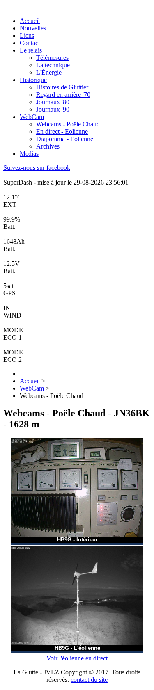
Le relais (31, 50)
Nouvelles (33, 28)
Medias (29, 153)
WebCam (32, 116)
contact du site (89, 679)
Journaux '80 (52, 101)
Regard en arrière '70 (63, 94)
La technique (53, 65)
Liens (27, 35)
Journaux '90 (52, 109)
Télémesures (52, 57)
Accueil (30, 20)
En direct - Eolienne (62, 131)
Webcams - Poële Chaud (68, 124)
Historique (33, 79)
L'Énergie (49, 72)
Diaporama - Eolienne (64, 138)
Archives (48, 146)
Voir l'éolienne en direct (77, 658)
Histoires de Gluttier (62, 87)
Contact (30, 42)
